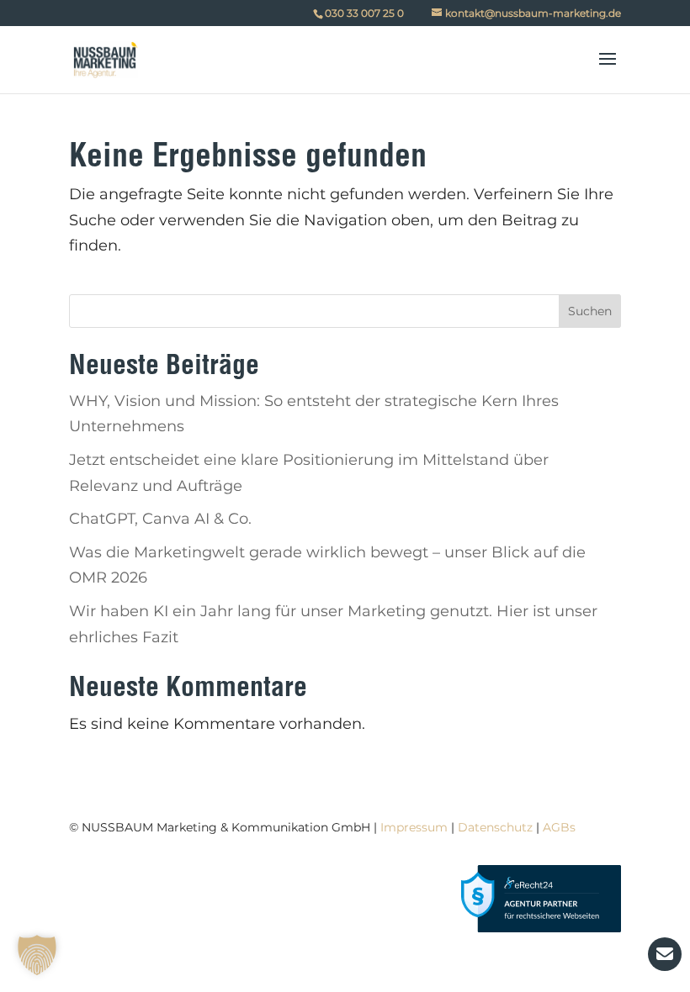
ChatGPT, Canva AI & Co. (160, 518)
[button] (37, 955)
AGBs (559, 827)
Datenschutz (495, 827)
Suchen (590, 311)
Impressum (414, 827)
